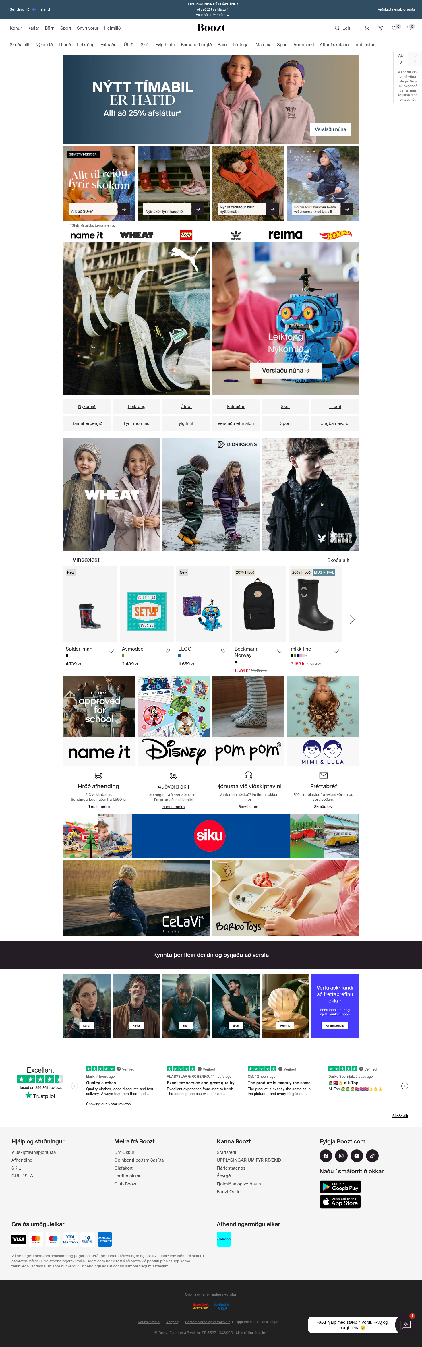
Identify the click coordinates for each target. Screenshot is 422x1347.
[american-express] (105, 1240)
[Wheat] (136, 235)
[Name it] (87, 235)
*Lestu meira (173, 806)
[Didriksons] (211, 836)
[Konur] (87, 1006)
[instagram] (341, 1155)
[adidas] (236, 235)
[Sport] (186, 1006)
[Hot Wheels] (335, 235)
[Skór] (174, 183)
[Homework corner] (211, 494)
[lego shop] (186, 235)
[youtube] (357, 1155)
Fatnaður (236, 406)
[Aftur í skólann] (99, 183)
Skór (285, 406)
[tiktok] (372, 1155)
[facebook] (326, 1155)
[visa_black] (18, 1240)
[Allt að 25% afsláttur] (211, 99)
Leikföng (137, 406)
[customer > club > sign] (335, 1006)
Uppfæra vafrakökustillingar (256, 1322)
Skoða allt (338, 560)
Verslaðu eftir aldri (236, 423)
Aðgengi (172, 1322)
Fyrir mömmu (137, 423)
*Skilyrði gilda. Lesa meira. (92, 225)
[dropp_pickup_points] (224, 1240)
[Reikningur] (367, 28)
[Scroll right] (352, 619)
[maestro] (53, 1240)
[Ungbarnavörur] (310, 494)
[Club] (381, 28)
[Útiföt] (248, 183)
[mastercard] (36, 1240)
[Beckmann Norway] (285, 898)
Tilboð (335, 406)
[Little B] (323, 183)
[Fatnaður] (111, 494)
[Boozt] (211, 28)
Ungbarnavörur (335, 423)
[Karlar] (136, 1006)
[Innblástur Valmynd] (377, 45)
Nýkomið (87, 406)
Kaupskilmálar (149, 1322)
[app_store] (340, 1201)
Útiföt (186, 406)
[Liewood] (136, 898)
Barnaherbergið (86, 423)
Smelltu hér (249, 806)
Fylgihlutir (186, 423)
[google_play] (340, 1186)
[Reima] (285, 235)
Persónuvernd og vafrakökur (207, 1322)
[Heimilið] (285, 1006)
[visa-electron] (70, 1240)
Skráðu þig (323, 806)
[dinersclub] (87, 1240)
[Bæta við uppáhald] (111, 651)
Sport (285, 423)
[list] (136, 318)
